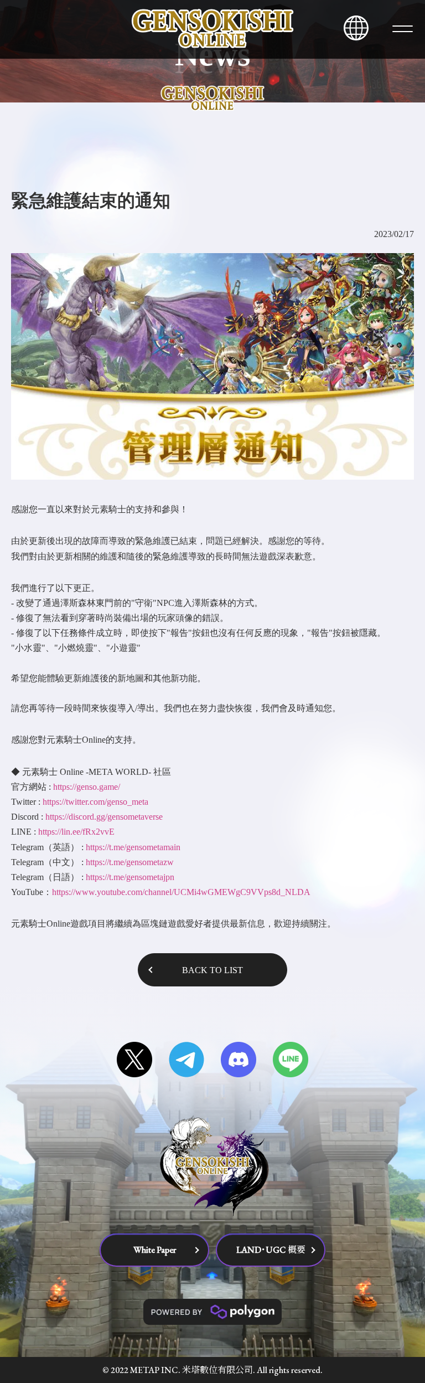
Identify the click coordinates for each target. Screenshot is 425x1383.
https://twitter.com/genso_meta (95, 801)
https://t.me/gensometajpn (130, 877)
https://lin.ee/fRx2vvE (76, 831)
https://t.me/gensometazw (130, 862)
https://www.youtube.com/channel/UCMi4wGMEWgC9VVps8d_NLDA (181, 892)
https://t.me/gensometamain (133, 847)
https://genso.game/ (86, 786)
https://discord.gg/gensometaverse (104, 816)
